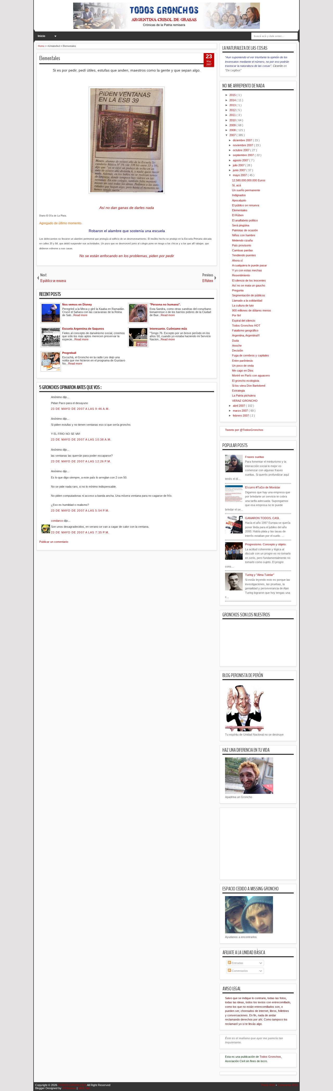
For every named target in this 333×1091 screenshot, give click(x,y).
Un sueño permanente (246, 190)
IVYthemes (69, 1088)
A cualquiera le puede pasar (249, 265)
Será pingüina (240, 225)
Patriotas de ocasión (245, 230)
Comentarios (239, 970)
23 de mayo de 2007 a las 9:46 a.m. (80, 408)
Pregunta (238, 290)
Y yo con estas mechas (247, 270)
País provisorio (241, 245)
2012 (232, 110)
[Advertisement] (131, 583)
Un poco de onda (243, 365)
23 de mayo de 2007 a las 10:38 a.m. (81, 439)
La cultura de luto (243, 305)
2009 (232, 125)
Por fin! (236, 315)
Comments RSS (288, 1085)
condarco (57, 520)
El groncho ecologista (245, 380)
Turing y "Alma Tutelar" (259, 574)
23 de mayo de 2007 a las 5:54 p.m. (80, 510)
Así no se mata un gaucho (248, 285)
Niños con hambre (243, 235)
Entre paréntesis (242, 360)
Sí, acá (236, 185)
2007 (232, 135)
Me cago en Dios (242, 370)
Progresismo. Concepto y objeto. (265, 544)
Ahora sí (237, 260)
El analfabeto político (245, 220)
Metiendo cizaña (242, 240)
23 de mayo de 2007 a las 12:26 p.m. (81, 461)
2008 (232, 130)
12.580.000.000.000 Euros (248, 180)
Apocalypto (239, 200)
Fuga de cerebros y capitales (250, 355)
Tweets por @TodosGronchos (244, 429)
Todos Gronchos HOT (246, 325)
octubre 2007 (241, 150)
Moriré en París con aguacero (251, 375)
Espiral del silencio (243, 320)
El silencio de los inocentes (249, 280)
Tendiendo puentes (244, 255)
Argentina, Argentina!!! (246, 335)
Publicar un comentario (53, 541)
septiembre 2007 (244, 155)
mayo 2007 (240, 175)
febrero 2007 (241, 415)
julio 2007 (239, 165)
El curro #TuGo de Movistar (262, 487)
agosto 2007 (241, 160)
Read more (80, 315)
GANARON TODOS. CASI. (262, 518)
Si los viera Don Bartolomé (248, 385)
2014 (232, 100)
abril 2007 (239, 405)
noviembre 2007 (243, 145)
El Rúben (238, 215)
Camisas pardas (242, 250)
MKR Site (84, 1088)
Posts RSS (268, 1085)
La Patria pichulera (243, 395)
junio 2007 (239, 170)
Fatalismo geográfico (245, 330)
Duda (235, 340)
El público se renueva (245, 205)
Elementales (49, 58)
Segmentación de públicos (248, 295)
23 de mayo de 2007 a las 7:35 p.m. (80, 532)
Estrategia (238, 390)
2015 (232, 95)
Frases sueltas (254, 456)
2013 (232, 105)
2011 (232, 115)
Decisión (237, 350)
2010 (232, 120)
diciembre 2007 (243, 140)
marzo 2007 (241, 410)
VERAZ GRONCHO (245, 400)
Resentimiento (241, 275)
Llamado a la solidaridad (247, 300)
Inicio (41, 35)
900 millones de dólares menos (251, 310)
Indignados (239, 195)
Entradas (237, 963)
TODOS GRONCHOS (72, 1085)
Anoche (237, 345)
